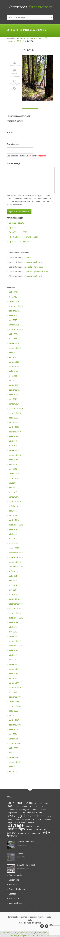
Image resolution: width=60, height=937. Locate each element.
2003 (20, 803)
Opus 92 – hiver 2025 (34, 267)
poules (29, 826)
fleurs (10, 820)
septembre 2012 (16, 645)
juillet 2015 (13, 529)
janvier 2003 (14, 757)
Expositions (14, 880)
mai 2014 (13, 585)
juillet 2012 (13, 650)
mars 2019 (13, 445)
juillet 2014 (13, 576)
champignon (24, 809)
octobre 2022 (15, 366)
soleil (27, 833)
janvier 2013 (14, 636)
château (43, 809)
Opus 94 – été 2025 (33, 276)
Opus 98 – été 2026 (17, 223)
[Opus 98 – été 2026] (11, 845)
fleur (49, 816)
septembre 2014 (16, 566)
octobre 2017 (15, 478)
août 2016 (13, 506)
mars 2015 (13, 543)
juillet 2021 (13, 394)
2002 (11, 803)
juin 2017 (13, 487)
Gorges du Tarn (28, 820)
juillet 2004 (13, 729)
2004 (29, 803)
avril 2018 (13, 469)
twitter (42, 926)
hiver (40, 819)
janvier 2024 (14, 343)
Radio (29, 829)
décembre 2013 (16, 604)
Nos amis (13, 884)
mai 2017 (13, 492)
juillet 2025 (13, 315)
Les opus (33, 38)
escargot (16, 815)
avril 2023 (13, 357)
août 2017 (13, 483)
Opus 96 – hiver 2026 (18, 232)
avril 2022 (13, 380)
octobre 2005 (15, 706)
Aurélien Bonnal (14, 66)
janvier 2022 (14, 385)
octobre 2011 (15, 669)
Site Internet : (13, 144)
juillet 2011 (13, 673)
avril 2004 (13, 734)
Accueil (23, 38)
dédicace (32, 812)
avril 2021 (13, 399)
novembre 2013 (16, 608)
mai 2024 (13, 338)
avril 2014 (13, 590)
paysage (16, 825)
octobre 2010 (15, 687)
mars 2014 (13, 594)
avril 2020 (13, 422)
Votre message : (14, 163)
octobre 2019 (15, 431)
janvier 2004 (14, 738)
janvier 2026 (14, 301)
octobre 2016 (15, 501)
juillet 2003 (13, 748)
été (46, 832)
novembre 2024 (16, 329)
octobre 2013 (15, 613)
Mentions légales (16, 903)
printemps (16, 828)
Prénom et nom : (15, 120)
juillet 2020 (13, 417)
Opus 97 (12, 227)
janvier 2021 (14, 404)
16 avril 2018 (15, 84)
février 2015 (14, 548)
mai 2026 (13, 297)
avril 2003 (13, 752)
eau (41, 812)
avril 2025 (13, 320)
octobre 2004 (15, 724)
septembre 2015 (16, 524)
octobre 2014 (15, 562)
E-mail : (10, 132)
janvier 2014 (14, 599)
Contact (12, 893)
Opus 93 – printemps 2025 (36, 271)
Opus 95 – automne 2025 (20, 241)
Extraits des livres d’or (18, 889)
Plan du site (14, 898)
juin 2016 (13, 511)
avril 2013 (13, 631)
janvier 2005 (14, 720)
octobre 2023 (15, 348)
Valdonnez (36, 833)
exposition (36, 815)
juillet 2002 (13, 766)
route (20, 833)
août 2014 (13, 571)
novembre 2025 (16, 306)
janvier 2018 (14, 473)
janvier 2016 (14, 520)
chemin (35, 809)
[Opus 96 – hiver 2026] (11, 868)
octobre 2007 (15, 697)
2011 (11, 806)
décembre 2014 (16, 552)
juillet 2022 (13, 371)
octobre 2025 (15, 310)
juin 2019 (13, 441)
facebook (46, 926)
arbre (24, 807)
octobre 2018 (15, 455)
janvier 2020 (14, 427)
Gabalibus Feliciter (26, 932)
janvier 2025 (14, 324)
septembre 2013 (16, 618)
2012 (18, 807)
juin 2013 (13, 627)
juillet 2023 (13, 352)
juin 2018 (13, 464)
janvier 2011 (14, 683)
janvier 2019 (14, 450)
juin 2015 (13, 534)
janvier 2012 (14, 664)
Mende (48, 820)
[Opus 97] (11, 857)
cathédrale (12, 809)
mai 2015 (13, 538)
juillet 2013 (13, 622)
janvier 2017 (14, 497)
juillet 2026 (13, 292)
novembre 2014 (16, 557)
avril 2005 (13, 715)
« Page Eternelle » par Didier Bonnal (24, 237)
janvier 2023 (14, 362)
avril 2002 (13, 771)
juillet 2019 (13, 436)
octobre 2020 (15, 413)
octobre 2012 (15, 641)
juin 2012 (13, 655)
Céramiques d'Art (9, 932)
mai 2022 (13, 376)
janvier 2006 (14, 701)
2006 (46, 803)
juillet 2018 (13, 459)
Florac (17, 820)
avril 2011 (13, 678)
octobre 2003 (15, 743)
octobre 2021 (15, 390)
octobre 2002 (15, 762)
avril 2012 (13, 659)
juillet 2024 (13, 334)
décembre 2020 (16, 408)
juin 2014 (13, 580)
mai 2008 (13, 692)
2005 (38, 803)
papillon (31, 822)
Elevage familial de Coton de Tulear (33, 935)
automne (36, 806)
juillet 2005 (13, 711)
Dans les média (15, 875)
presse (36, 826)
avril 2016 (13, 515)
